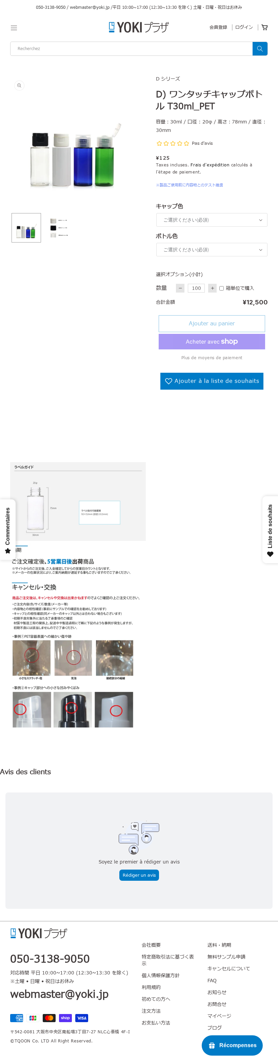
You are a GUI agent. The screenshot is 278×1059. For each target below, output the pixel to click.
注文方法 (151, 1011)
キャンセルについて (228, 968)
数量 (161, 288)
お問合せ (216, 1004)
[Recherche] (260, 48)
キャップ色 (169, 207)
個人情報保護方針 (161, 975)
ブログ (214, 1028)
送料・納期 (219, 945)
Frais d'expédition (210, 165)
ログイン (244, 27)
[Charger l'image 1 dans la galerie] (26, 227)
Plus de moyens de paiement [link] (212, 358)
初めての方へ (156, 999)
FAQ (212, 980)
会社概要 (151, 945)
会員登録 (218, 27)
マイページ (219, 1016)
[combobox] (139, 48)
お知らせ (216, 992)
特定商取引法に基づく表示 (168, 960)
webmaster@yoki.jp (90, 7)
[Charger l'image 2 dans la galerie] (58, 227)
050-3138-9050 (50, 7)
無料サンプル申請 (226, 957)
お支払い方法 (156, 1023)
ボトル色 (167, 236)
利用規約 (151, 987)
